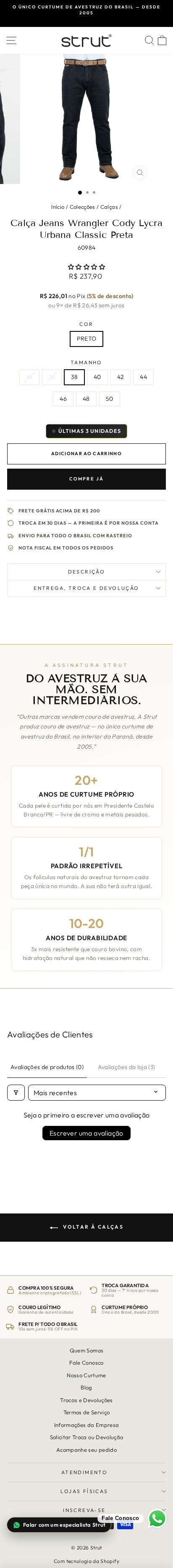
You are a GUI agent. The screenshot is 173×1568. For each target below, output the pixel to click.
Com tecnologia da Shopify (86, 1561)
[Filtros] (16, 1093)
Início (57, 206)
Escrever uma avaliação (86, 1133)
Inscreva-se (84, 1510)
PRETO (87, 338)
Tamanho (86, 362)
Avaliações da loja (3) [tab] (126, 1067)
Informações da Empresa (86, 1424)
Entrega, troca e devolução (86, 588)
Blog (86, 1387)
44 (143, 377)
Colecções (82, 206)
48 (86, 399)
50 (109, 399)
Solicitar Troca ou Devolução (86, 1437)
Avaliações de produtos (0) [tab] (47, 1067)
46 (63, 399)
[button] (86, 267)
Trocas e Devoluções (86, 1400)
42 (120, 377)
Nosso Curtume (86, 1375)
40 (97, 377)
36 (52, 377)
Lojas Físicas (84, 1491)
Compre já (86, 479)
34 (29, 377)
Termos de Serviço (86, 1412)
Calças (109, 206)
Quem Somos (87, 1350)
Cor (86, 324)
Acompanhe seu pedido (86, 1449)
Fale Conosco (86, 1363)
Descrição (86, 571)
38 (74, 377)
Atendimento (84, 1472)
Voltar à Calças (92, 1227)
